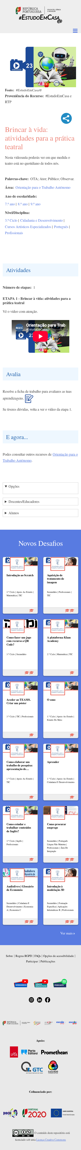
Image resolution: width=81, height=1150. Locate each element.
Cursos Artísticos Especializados (28, 226)
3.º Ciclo (11, 220)
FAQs (37, 956)
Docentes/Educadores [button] (24, 501)
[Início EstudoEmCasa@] (38, 9)
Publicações (47, 961)
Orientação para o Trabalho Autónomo (43, 187)
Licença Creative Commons (51, 1139)
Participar (32, 961)
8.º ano (23, 203)
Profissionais (14, 232)
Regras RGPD (24, 956)
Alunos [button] (14, 512)
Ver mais (66, 933)
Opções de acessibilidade (58, 956)
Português (61, 226)
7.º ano (10, 203)
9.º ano (35, 203)
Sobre (9, 956)
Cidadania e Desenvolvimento (41, 220)
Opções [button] (14, 486)
